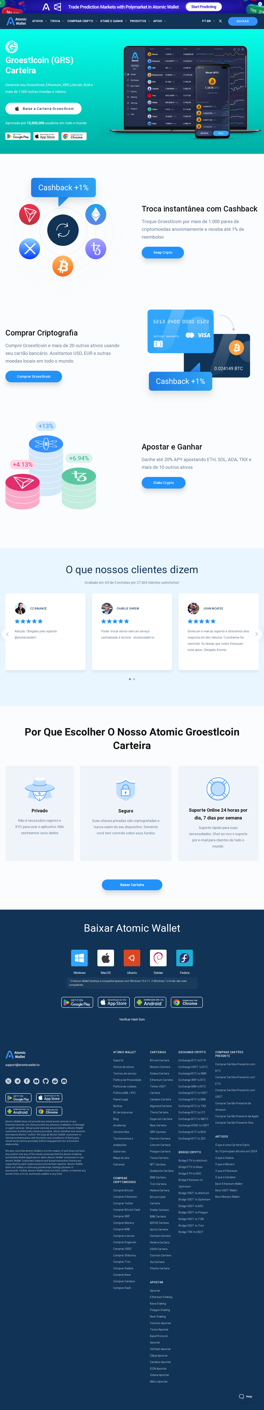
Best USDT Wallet (226, 1190)
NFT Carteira (158, 1164)
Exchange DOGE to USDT (194, 1125)
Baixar (243, 21)
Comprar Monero (123, 1222)
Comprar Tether (123, 1203)
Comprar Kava (122, 1274)
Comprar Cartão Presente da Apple (237, 1116)
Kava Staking (158, 1303)
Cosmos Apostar (160, 1323)
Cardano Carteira (160, 1099)
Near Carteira (158, 1125)
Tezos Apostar (159, 1329)
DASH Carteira (159, 1249)
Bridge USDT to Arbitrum (194, 1193)
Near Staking (158, 1316)
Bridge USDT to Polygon (193, 1212)
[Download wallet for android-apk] (150, 1002)
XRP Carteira (158, 1131)
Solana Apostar (159, 1375)
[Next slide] (256, 634)
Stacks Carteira (159, 1268)
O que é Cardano (225, 1177)
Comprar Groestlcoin (33, 376)
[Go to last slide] (7, 634)
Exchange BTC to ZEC (192, 1138)
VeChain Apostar (160, 1349)
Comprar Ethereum (125, 1196)
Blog (116, 1119)
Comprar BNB (121, 1229)
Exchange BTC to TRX (192, 1106)
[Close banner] (260, 4)
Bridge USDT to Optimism (194, 1199)
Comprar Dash (122, 1287)
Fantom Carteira (160, 1138)
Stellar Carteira (159, 1209)
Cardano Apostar (160, 1362)
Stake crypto (163, 483)
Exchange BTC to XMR (192, 1073)
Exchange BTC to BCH (192, 1131)
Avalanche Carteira (162, 1170)
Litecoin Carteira (160, 1144)
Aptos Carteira (159, 1229)
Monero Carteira (160, 1066)
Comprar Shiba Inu (124, 1255)
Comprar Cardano (124, 1281)
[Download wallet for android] (18, 136)
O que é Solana (224, 1157)
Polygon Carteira (160, 1151)
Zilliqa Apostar (159, 1355)
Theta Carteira (159, 1112)
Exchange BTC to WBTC (193, 1119)
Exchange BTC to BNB (192, 1099)
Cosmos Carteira (160, 1255)
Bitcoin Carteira (159, 1060)
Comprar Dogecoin (124, 1242)
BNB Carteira (158, 1177)
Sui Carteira (157, 1262)
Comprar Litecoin (124, 1235)
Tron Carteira (158, 1184)
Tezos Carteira (159, 1157)
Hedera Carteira (159, 1190)
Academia (119, 1125)
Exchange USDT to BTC (193, 1066)
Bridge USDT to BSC (191, 1206)
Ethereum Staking (161, 1297)
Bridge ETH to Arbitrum (193, 1160)
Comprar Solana (123, 1268)
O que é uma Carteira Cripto (232, 1144)
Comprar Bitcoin (123, 1190)
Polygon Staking (160, 1310)
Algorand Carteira (161, 1106)
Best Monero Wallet (227, 1196)
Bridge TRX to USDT (191, 1232)
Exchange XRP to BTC (192, 1079)
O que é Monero (225, 1164)
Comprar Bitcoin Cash (126, 1209)
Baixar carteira (132, 885)
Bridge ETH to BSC (190, 1173)
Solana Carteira (159, 1073)
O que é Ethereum (226, 1170)
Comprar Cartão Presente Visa (234, 1122)
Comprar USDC (122, 1248)
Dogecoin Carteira (161, 1119)
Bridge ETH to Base (191, 1167)
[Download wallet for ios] (46, 136)
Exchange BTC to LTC (192, 1112)
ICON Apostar (158, 1368)
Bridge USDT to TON (191, 1219)
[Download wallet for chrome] (74, 136)
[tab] (130, 679)
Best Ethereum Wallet (229, 1183)
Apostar (155, 1290)
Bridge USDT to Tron (191, 1225)
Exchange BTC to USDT (193, 1092)
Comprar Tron (121, 1261)
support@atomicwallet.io (22, 1065)
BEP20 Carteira (159, 1222)
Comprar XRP (121, 1216)
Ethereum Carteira (161, 1079)
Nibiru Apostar (159, 1381)
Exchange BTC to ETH (192, 1060)
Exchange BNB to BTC (192, 1086)
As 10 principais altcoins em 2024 (236, 1151)
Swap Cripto (162, 252)
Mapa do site (121, 1157)
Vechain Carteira (160, 1235)
